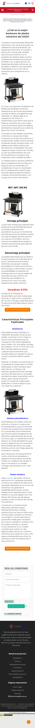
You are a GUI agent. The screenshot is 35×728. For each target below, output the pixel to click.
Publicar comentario (17, 606)
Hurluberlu (17, 668)
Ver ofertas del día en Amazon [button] (17, 310)
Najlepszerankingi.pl (17, 664)
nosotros (22, 22)
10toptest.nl (17, 658)
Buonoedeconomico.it (17, 674)
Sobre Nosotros (17, 690)
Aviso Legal (17, 687)
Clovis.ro (17, 661)
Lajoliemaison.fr (17, 671)
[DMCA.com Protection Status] (6, 715)
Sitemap (17, 693)
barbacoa (9, 478)
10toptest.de (17, 677)
